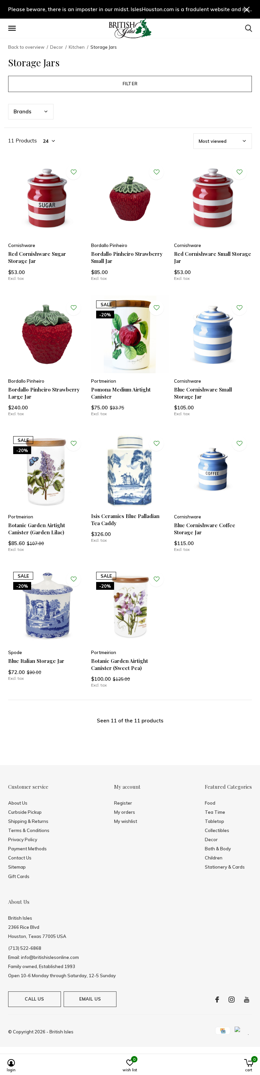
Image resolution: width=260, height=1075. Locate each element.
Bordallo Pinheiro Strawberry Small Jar (126, 257)
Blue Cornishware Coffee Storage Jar (204, 529)
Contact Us (19, 857)
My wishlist (125, 821)
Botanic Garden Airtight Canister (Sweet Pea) (119, 664)
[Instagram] (232, 999)
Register (123, 803)
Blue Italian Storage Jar (36, 660)
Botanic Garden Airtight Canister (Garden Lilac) (36, 529)
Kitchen (77, 47)
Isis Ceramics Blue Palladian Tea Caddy (125, 520)
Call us (34, 999)
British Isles (61, 1031)
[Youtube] (246, 999)
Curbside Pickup (25, 812)
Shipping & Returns (28, 821)
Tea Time (215, 812)
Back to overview (26, 47)
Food (210, 803)
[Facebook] (217, 999)
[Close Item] (247, 9)
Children (213, 857)
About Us (17, 803)
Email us (90, 999)
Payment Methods (27, 848)
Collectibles (217, 830)
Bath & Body (218, 848)
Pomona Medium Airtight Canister (121, 393)
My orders (124, 812)
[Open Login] (73, 172)
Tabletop (214, 821)
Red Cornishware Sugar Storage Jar (37, 257)
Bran (22, 111)
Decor (56, 47)
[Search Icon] (248, 28)
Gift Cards (18, 876)
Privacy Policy (22, 839)
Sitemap (17, 867)
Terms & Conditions (28, 830)
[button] (13, 28)
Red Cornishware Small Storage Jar (212, 257)
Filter (130, 83)
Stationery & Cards (225, 867)
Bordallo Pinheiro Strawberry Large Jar (44, 393)
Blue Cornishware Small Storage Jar (203, 393)
